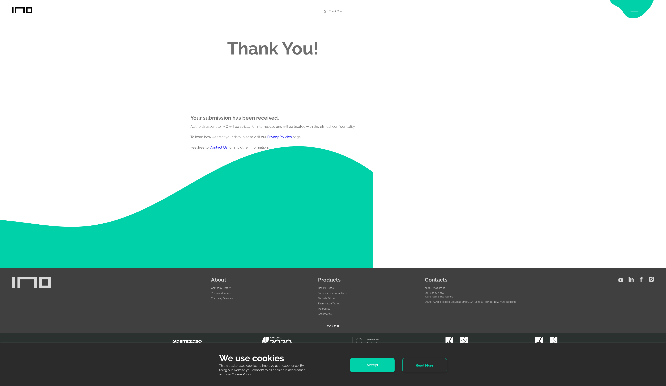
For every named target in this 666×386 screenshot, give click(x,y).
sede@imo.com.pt (435, 288)
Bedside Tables (326, 298)
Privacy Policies (279, 137)
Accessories (325, 314)
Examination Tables (329, 303)
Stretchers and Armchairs (332, 293)
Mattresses (324, 308)
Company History (221, 288)
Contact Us (219, 147)
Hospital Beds (326, 288)
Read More (424, 365)
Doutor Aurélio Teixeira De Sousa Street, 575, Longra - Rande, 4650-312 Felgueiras (470, 301)
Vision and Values (221, 293)
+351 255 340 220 (434, 293)
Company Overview (222, 298)
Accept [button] (372, 365)
